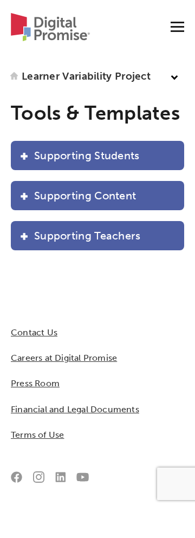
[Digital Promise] (54, 26)
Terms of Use (37, 435)
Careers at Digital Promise (64, 358)
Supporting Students (87, 155)
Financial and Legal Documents (75, 409)
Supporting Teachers (87, 235)
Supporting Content (85, 195)
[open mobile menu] (177, 27)
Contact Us (34, 332)
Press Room (35, 383)
